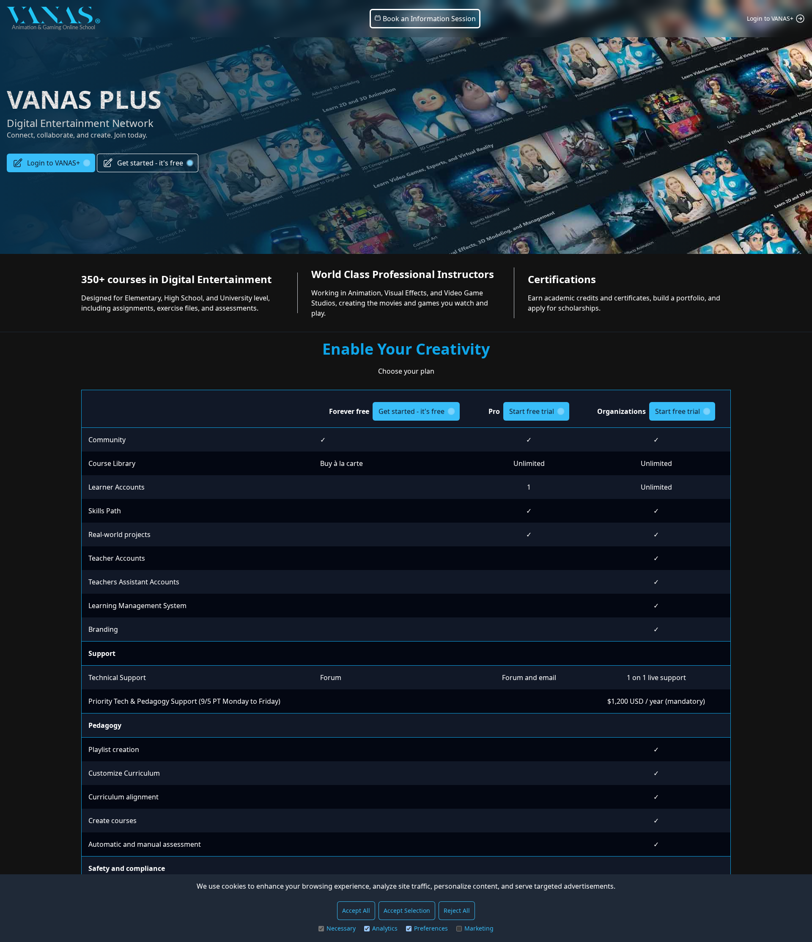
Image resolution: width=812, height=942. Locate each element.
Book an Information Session (428, 18)
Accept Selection (407, 910)
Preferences (431, 928)
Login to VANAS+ (53, 163)
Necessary (341, 928)
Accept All (356, 910)
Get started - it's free (150, 163)
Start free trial (531, 411)
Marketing (479, 928)
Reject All (457, 910)
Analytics (385, 928)
